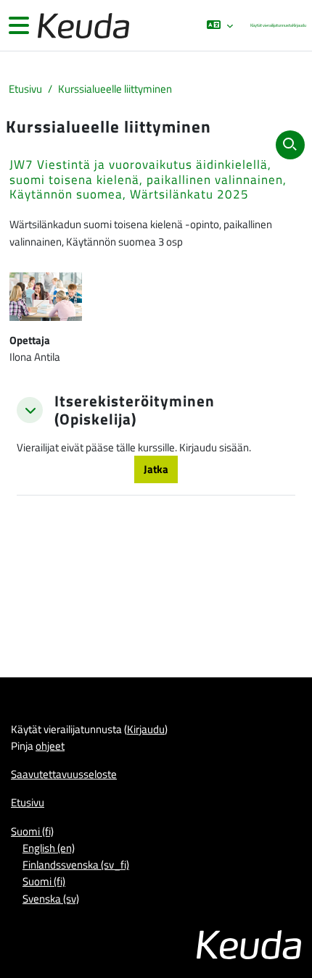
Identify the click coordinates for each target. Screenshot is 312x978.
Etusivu (25, 88)
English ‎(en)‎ (48, 847)
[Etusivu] (82, 25)
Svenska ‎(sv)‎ (50, 898)
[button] (219, 25)
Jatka (156, 468)
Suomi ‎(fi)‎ (32, 831)
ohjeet (50, 745)
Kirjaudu (299, 25)
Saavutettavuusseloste (64, 773)
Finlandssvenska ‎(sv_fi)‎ (75, 864)
